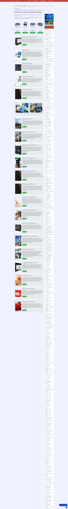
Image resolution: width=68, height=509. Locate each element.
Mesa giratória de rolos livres (49, 363)
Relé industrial (47, 446)
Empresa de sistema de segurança (48, 224)
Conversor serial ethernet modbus (48, 172)
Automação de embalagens (48, 43)
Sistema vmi (46, 502)
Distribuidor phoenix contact (49, 207)
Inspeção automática (48, 303)
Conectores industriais (37, 10)
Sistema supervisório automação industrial (48, 496)
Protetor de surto (47, 404)
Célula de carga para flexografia (48, 117)
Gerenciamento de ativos (48, 284)
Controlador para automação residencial (49, 163)
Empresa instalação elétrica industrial (48, 235)
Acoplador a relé (47, 29)
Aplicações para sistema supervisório (48, 39)
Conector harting (47, 141)
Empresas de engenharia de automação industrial (49, 245)
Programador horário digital (49, 389)
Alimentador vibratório (48, 35)
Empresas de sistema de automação (48, 252)
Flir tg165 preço (47, 266)
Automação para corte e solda (48, 81)
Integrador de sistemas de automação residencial (48, 318)
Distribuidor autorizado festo (49, 191)
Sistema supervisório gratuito (48, 498)
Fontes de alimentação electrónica (48, 273)
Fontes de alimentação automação (48, 271)
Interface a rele (47, 319)
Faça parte (50, 0)
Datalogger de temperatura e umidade (49, 184)
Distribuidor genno (47, 204)
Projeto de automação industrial (48, 393)
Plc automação (47, 374)
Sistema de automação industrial (48, 485)
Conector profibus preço (48, 144)
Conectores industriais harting (48, 150)
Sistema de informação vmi (48, 489)
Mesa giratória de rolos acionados (48, 361)
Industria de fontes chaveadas (47, 299)
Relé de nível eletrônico (48, 438)
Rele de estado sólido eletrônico (48, 429)
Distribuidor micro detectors (49, 206)
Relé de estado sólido (48, 424)
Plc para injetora (47, 378)
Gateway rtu (46, 281)
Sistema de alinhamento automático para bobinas (48, 479)
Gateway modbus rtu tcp (48, 280)
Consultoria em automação (48, 156)
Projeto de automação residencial (48, 398)
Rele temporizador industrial (49, 455)
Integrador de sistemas (48, 313)
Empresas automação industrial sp (48, 237)
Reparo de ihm (47, 457)
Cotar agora (17, 32)
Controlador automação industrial (48, 158)
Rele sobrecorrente (47, 454)
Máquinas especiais (47, 357)
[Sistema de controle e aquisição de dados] (17, 24)
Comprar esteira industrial (48, 132)
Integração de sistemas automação (48, 309)
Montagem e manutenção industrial (48, 371)
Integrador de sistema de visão (48, 312)
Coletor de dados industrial (48, 131)
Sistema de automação (48, 480)
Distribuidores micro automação (48, 214)
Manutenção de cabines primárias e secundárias (48, 343)
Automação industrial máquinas (48, 72)
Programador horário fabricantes (48, 391)
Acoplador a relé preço (48, 30)
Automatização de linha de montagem (48, 93)
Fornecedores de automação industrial (49, 277)
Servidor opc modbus (48, 477)
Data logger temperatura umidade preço (48, 180)
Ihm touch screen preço (48, 297)
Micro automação (47, 364)
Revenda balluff (47, 468)
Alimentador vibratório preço (49, 37)
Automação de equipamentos (49, 45)
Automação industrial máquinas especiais (48, 74)
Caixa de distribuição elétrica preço (49, 110)
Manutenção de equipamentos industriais (48, 345)
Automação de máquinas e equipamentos (48, 52)
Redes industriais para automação (48, 415)
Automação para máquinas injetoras (48, 87)
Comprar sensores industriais (47, 138)
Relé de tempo (47, 442)
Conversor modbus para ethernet (48, 167)
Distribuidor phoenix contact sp (49, 209)
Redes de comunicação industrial (48, 413)
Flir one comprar (47, 264)
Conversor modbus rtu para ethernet (49, 169)
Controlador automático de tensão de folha (48, 160)
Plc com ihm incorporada (48, 375)
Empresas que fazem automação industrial (48, 257)
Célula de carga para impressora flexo (48, 119)
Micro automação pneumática (47, 366)
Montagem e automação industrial (48, 369)
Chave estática (47, 128)
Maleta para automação (48, 338)
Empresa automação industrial (48, 217)
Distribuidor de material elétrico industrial (48, 198)
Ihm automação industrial (48, 287)
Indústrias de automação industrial (48, 301)
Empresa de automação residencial (48, 221)
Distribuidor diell (47, 199)
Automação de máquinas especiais (48, 54)
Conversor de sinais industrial (47, 165)
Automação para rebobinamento (47, 90)
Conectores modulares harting (48, 152)
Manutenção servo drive (48, 355)
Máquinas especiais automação (47, 359)
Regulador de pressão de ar (49, 419)
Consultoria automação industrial (48, 154)
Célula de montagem (48, 124)
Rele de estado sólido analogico (48, 426)
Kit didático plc (47, 332)
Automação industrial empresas (48, 68)
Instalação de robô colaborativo (47, 305)
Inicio (29, 0)
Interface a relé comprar (25, 10)
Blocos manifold (47, 100)
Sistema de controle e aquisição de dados (48, 487)
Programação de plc (48, 386)
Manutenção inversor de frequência (48, 354)
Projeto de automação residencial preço (48, 400)
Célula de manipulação (48, 123)
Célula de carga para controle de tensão (49, 115)
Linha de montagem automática (48, 334)
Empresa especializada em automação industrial (48, 227)
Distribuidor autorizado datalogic (48, 190)
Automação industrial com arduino (48, 62)
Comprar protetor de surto (48, 136)
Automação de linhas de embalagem (48, 48)
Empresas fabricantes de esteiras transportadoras (48, 254)
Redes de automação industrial (48, 411)
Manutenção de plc (47, 350)
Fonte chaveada (47, 267)
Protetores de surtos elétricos (48, 406)
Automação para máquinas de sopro (48, 85)
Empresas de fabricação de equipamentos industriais (48, 248)
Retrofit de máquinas (48, 465)
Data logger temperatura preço (48, 178)
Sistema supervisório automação (48, 494)
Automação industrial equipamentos (48, 70)
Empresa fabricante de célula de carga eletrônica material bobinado (49, 232)
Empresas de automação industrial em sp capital (48, 243)
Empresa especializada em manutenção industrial (48, 229)
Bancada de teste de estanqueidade (48, 97)
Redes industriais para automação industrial (48, 417)
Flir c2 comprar (42, 10)
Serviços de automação (48, 469)
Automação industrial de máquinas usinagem (48, 64)
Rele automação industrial (48, 423)
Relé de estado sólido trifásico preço (48, 432)
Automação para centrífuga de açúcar (49, 79)
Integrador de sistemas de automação (48, 315)
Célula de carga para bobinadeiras (48, 112)
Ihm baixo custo (47, 288)
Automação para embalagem (49, 83)
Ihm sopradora (47, 294)
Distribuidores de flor (48, 212)
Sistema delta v (47, 490)
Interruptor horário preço (48, 326)
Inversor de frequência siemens (48, 329)
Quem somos (43, 0)
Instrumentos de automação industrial (49, 307)
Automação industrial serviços (48, 77)
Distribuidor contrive (48, 194)
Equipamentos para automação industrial (48, 259)
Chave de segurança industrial (48, 127)
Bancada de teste (47, 95)
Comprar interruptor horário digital (18, 10)
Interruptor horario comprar (49, 324)
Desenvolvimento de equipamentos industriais (48, 186)
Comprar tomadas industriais (49, 140)
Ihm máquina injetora (48, 291)
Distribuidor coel (47, 193)
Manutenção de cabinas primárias (48, 340)
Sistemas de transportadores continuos (49, 506)
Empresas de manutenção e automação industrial (49, 250)
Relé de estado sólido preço (48, 430)
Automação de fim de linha (48, 46)
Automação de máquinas (48, 50)
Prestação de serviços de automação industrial (48, 382)
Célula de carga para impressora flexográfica (48, 121)
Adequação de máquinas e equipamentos (48, 34)
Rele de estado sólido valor (48, 434)
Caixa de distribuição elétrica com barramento (49, 108)
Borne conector (47, 101)
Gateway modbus (47, 278)
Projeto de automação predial (48, 396)
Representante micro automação (48, 463)
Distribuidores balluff (48, 211)
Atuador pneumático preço (48, 42)
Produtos (35, 0)
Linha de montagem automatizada (48, 337)
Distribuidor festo (47, 203)
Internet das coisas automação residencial (48, 323)
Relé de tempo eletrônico (48, 443)
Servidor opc (47, 475)
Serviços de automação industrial (48, 471)
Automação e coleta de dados (49, 58)
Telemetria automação (31, 10)
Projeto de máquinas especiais (48, 402)
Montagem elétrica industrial (49, 372)
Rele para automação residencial (48, 451)
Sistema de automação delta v (49, 483)
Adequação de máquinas (48, 32)
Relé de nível (47, 435)
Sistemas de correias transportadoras (48, 504)
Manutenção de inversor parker (48, 349)
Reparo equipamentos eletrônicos (48, 459)
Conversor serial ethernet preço (48, 174)
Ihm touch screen (47, 295)
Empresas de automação (48, 239)
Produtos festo (47, 383)
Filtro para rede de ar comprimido (48, 261)
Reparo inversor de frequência (47, 461)
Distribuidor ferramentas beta (48, 201)
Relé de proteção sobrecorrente (47, 440)
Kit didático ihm (47, 331)
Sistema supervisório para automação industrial (48, 500)
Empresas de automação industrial (48, 241)
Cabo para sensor (47, 104)
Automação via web (47, 91)
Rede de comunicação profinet (48, 408)
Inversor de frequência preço (49, 327)
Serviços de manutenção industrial (48, 474)
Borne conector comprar (48, 103)
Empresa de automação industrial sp (48, 219)
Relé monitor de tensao (48, 449)
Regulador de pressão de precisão (48, 421)
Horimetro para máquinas (48, 285)
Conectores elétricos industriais (48, 146)
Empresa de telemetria (48, 225)
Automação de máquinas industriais (48, 57)
